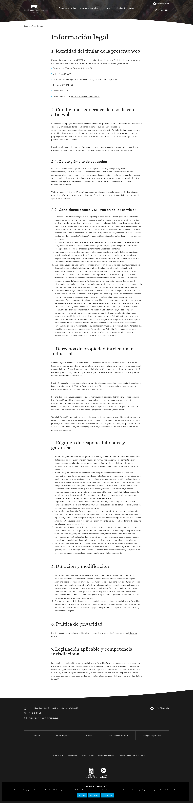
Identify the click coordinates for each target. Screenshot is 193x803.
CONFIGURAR (107, 795)
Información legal (56, 755)
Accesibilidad (72, 755)
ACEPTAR (82, 795)
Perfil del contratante (118, 735)
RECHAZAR (94, 795)
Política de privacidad (106, 755)
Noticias (89, 735)
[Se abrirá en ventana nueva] (158, 3)
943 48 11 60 (35, 712)
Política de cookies (87, 755)
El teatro (106, 7)
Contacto (36, 735)
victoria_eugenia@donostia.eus (85, 96)
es (167, 9)
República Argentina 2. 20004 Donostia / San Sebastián (54, 708)
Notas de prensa (63, 735)
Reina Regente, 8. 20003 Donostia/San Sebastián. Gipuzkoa (90, 79)
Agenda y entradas (67, 7)
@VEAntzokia (162, 708)
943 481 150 (67, 84)
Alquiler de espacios (125, 7)
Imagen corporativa (152, 735)
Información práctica (89, 7)
